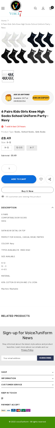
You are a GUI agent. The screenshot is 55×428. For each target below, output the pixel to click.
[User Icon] (43, 8)
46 (7, 196)
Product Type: (7, 132)
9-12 (7, 147)
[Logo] (15, 8)
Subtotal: (5, 155)
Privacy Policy (27, 350)
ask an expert (41, 98)
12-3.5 (19, 147)
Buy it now (27, 191)
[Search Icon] (35, 8)
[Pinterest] (3, 398)
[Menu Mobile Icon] (3, 8)
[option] (27, 47)
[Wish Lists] (41, 179)
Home (4, 20)
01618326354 (20, 101)
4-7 (32, 147)
